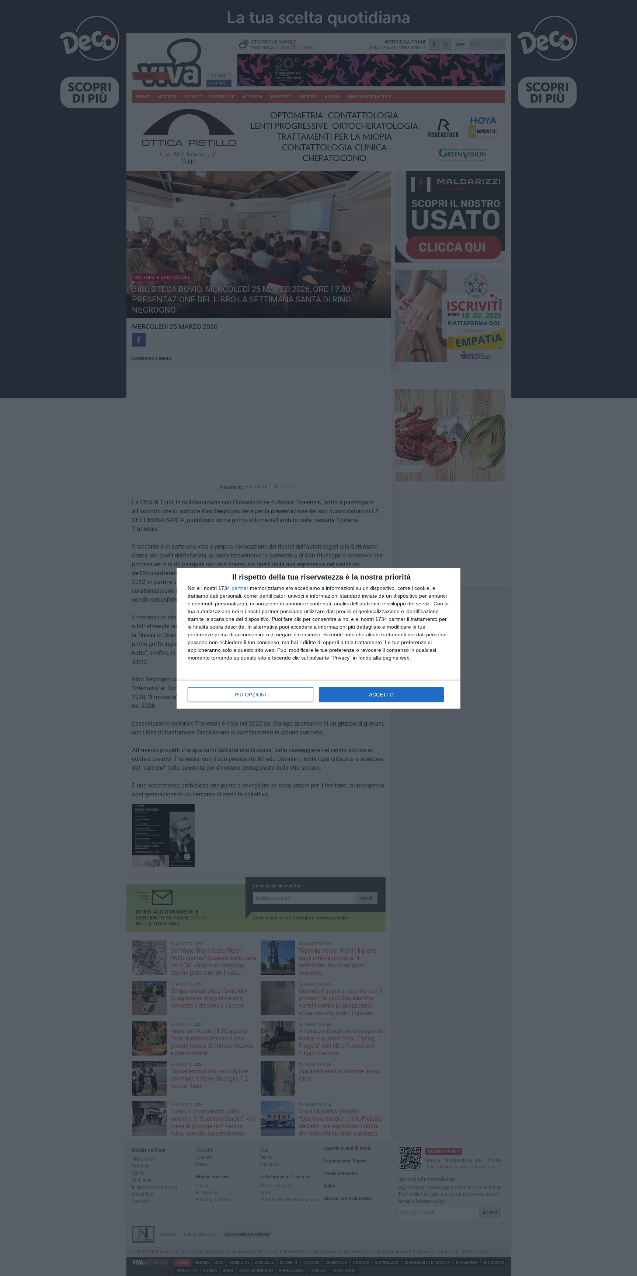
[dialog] (318, 638)
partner (240, 588)
